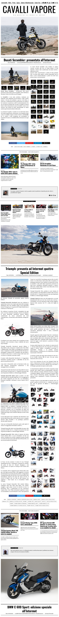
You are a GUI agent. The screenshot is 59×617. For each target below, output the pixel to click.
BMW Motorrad (19, 613)
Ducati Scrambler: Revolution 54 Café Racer (48, 164)
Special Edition (38, 501)
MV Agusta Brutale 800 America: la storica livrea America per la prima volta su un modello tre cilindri (48, 525)
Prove (13, 3)
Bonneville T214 (5, 501)
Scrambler (45, 146)
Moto (9, 3)
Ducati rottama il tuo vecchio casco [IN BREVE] (40, 211)
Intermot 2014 (39, 146)
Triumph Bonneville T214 (44, 503)
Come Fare (37, 3)
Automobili (4, 3)
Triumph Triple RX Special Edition (42, 505)
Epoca (18, 3)
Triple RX (43, 501)
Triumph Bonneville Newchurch (20, 503)
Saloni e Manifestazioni (27, 3)
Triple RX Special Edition (51, 501)
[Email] (53, 3)
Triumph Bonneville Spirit (33, 503)
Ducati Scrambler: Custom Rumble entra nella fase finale (5, 214)
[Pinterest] (47, 3)
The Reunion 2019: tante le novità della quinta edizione (9, 173)
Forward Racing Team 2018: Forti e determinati (29, 524)
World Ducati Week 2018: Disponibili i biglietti (17, 211)
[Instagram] (51, 3)
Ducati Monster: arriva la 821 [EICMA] (53, 210)
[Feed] (55, 3)
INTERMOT (24, 62)
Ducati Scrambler (27, 146)
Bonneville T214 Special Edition (16, 501)
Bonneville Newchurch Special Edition (24, 499)
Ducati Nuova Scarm (18, 146)
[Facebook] (43, 3)
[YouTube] (49, 3)
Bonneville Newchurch (12, 499)
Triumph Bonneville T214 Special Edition (18, 505)
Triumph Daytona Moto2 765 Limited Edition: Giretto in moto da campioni (9, 532)
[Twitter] (45, 3)
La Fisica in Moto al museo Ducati (28, 210)
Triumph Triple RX (30, 505)
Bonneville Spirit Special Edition (48, 499)
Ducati (19, 62)
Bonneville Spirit (37, 499)
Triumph (39, 275)
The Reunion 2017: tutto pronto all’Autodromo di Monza (28, 165)
